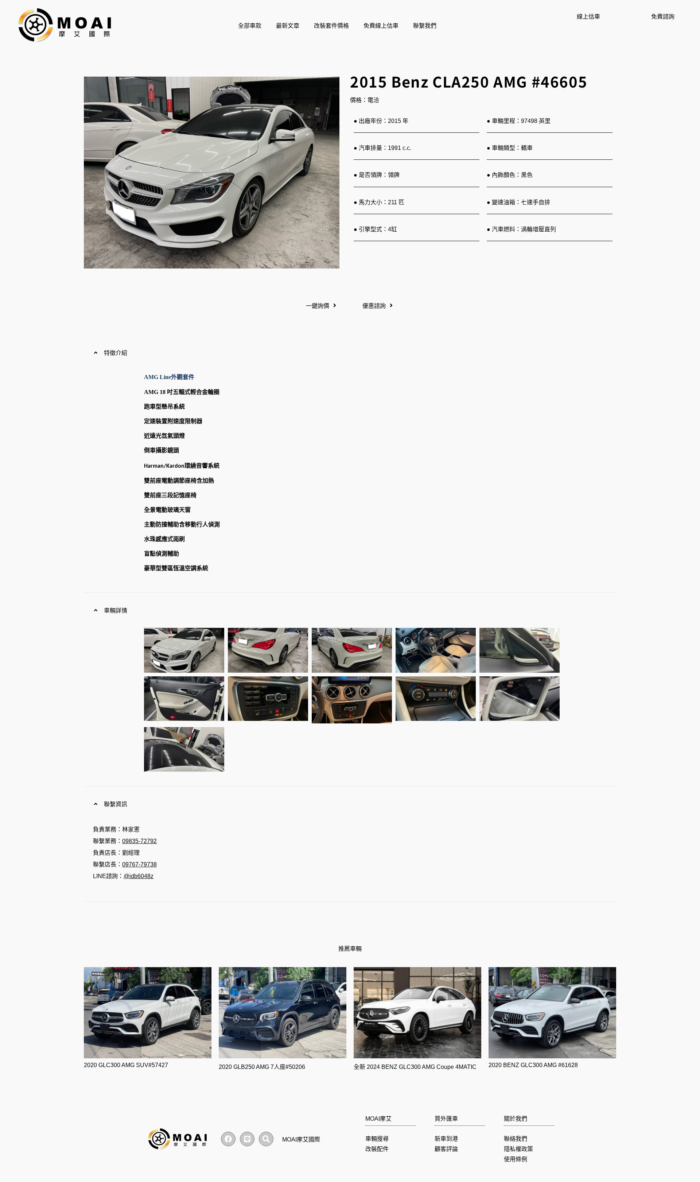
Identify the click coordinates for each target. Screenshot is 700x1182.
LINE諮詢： (123, 876)
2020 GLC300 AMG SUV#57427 (126, 1065)
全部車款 (249, 26)
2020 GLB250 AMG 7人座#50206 (262, 1067)
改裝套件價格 (331, 26)
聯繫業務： (125, 841)
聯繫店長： (125, 864)
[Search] (266, 1139)
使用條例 (515, 1159)
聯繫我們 (424, 26)
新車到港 (446, 1139)
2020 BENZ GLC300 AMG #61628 (533, 1065)
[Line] (247, 1139)
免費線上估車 (380, 26)
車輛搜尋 (377, 1139)
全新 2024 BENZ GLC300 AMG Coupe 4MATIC (415, 1067)
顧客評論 (446, 1149)
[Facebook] (228, 1139)
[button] (350, 353)
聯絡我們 (515, 1139)
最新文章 (287, 26)
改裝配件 (377, 1149)
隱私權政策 (518, 1149)
